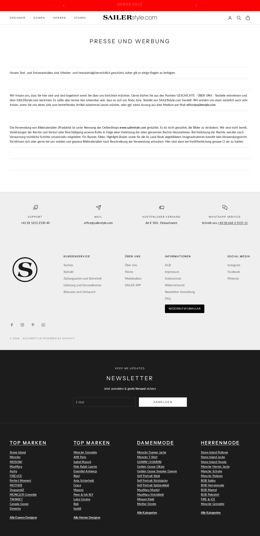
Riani (77, 476)
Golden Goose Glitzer (151, 466)
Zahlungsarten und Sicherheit (83, 278)
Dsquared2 (17, 490)
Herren (59, 17)
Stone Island (18, 452)
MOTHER (16, 485)
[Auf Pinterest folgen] (33, 325)
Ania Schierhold (84, 480)
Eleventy (15, 508)
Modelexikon (133, 278)
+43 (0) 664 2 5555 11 (233, 223)
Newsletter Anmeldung (180, 292)
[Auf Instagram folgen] (22, 325)
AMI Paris (80, 457)
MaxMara (16, 466)
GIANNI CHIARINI (149, 462)
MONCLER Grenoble (23, 494)
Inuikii (77, 508)
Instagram (234, 265)
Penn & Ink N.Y (83, 494)
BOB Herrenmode (212, 485)
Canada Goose (19, 504)
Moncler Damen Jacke (151, 452)
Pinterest (233, 278)
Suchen (68, 265)
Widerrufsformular (185, 308)
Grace (77, 485)
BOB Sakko (208, 480)
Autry (13, 471)
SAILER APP (133, 285)
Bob (76, 504)
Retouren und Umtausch (80, 292)
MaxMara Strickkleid (150, 494)
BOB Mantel (209, 490)
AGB (168, 265)
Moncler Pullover (212, 476)
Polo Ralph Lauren (85, 466)
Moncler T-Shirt (147, 457)
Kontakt (69, 271)
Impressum (172, 271)
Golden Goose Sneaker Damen (157, 471)
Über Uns (131, 265)
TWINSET (16, 499)
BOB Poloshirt (210, 494)
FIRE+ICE (16, 476)
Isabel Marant (82, 462)
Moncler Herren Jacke (215, 466)
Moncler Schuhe (211, 471)
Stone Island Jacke (213, 457)
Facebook (234, 271)
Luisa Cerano (82, 499)
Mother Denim (146, 504)
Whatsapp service (225, 216)
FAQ (168, 298)
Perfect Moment (20, 480)
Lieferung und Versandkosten (83, 285)
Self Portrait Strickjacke (152, 480)
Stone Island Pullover (214, 452)
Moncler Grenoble (85, 452)
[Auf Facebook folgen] (12, 325)
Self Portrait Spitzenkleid (153, 485)
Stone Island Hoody (214, 462)
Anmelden (162, 402)
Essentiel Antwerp (85, 471)
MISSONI (16, 462)
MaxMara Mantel (148, 490)
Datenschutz (173, 278)
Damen (39, 17)
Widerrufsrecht (175, 285)
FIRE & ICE (208, 499)
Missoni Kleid (145, 499)
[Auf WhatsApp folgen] (43, 325)
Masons (79, 490)
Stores (80, 17)
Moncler (15, 457)
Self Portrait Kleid (148, 476)
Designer (17, 17)
